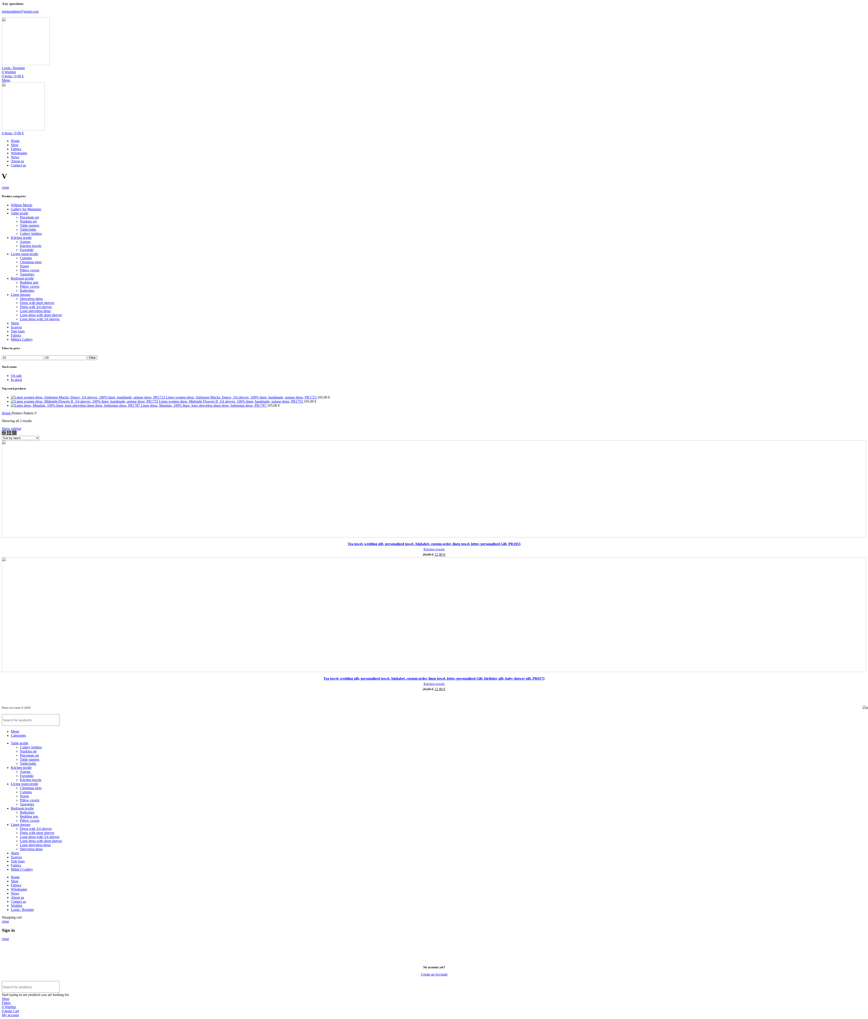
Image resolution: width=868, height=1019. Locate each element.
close (5, 187)
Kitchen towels (30, 246)
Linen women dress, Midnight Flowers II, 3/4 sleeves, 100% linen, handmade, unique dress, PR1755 (231, 401)
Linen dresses (20, 295)
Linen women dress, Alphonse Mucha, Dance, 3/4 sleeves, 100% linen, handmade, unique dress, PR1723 (241, 397)
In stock (16, 380)
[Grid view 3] (9, 434)
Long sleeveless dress (35, 311)
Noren (24, 266)
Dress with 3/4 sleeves (36, 307)
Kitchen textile (21, 238)
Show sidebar (11, 428)
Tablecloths (28, 229)
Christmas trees (31, 262)
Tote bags (18, 331)
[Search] (860, 720)
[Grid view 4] (14, 434)
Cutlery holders (31, 233)
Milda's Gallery (22, 339)
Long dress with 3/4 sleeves (39, 319)
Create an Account (434, 974)
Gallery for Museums (26, 209)
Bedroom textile (22, 278)
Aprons (25, 242)
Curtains (26, 258)
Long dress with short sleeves (41, 315)
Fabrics (16, 335)
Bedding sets (29, 282)
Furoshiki (26, 250)
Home (7, 413)
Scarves (16, 327)
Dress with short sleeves (37, 303)
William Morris (21, 205)
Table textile (19, 213)
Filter (92, 357)
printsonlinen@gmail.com (20, 11)
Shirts (15, 323)
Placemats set (29, 217)
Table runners (29, 225)
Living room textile (24, 254)
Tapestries (27, 274)
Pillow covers (29, 270)
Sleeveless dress (31, 299)
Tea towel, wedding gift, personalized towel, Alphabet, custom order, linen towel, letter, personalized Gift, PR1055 (434, 544)
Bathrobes (27, 290)
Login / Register (22, 910)
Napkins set (28, 221)
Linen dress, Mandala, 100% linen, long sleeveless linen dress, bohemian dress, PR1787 (204, 405)
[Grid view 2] (4, 434)
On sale (16, 376)
